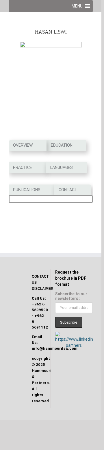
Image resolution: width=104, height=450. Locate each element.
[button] (77, 6)
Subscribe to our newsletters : (71, 296)
